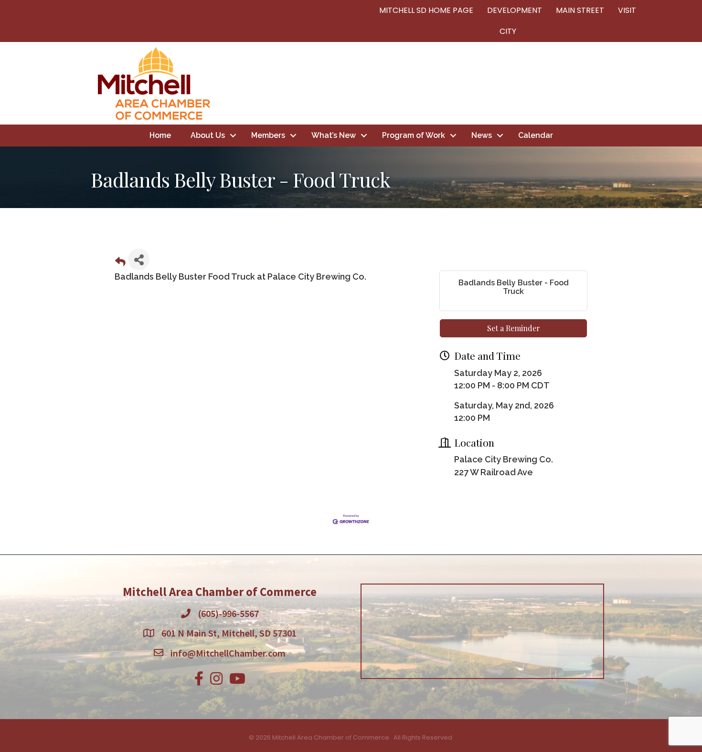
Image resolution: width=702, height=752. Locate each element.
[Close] (490, 284)
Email (224, 340)
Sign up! (351, 436)
